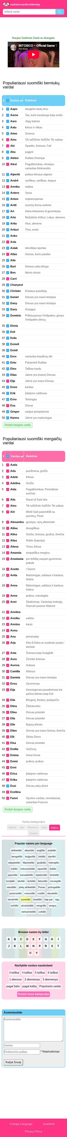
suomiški (25, 899)
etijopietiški (14, 862)
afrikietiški (16, 850)
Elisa (13, 712)
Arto (13, 217)
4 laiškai (27, 972)
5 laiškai (40, 972)
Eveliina (15, 792)
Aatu (13, 127)
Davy (13, 309)
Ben (13, 272)
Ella (12, 718)
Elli (12, 736)
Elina (13, 706)
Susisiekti (49, 1124)
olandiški (11, 887)
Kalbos (54, 827)
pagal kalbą (29, 986)
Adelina (15, 483)
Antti (13, 205)
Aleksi (14, 158)
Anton (14, 199)
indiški (14, 868)
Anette (14, 569)
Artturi (14, 229)
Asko (13, 235)
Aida (13, 489)
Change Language (21, 1124)
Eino (13, 368)
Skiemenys (33, 827)
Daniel (14, 297)
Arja (13, 642)
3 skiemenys (50, 979)
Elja (12, 381)
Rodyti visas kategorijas (33, 994)
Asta (13, 652)
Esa (12, 405)
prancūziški (15, 893)
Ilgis (22, 827)
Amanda (15, 552)
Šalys (44, 827)
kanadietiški (26, 875)
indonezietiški (27, 868)
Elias (13, 374)
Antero (14, 192)
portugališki (54, 887)
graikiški (41, 862)
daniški (52, 856)
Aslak (14, 248)
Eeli (12, 331)
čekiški (41, 856)
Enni (13, 767)
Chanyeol (16, 284)
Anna (13, 585)
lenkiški (31, 881)
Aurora (14, 665)
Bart (13, 266)
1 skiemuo (15, 979)
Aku (13, 151)
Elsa (13, 742)
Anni (13, 601)
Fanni (14, 798)
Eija (12, 689)
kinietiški (54, 875)
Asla (13, 241)
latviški (21, 881)
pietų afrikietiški (27, 887)
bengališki (17, 856)
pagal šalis (13, 986)
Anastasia (16, 558)
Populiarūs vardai (50, 986)
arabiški (52, 850)
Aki (12, 145)
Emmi (14, 761)
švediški (37, 899)
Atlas (13, 254)
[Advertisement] (33, 26)
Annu (14, 630)
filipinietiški (28, 862)
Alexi (13, 164)
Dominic (15, 315)
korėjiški (10, 881)
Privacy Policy (33, 1131)
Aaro (13, 121)
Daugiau (34, 833)
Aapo (13, 109)
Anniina (15, 612)
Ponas (41, 887)
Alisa (13, 540)
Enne (13, 387)
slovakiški (52, 893)
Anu (13, 636)
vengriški (41, 905)
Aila (12, 499)
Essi (13, 785)
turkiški (14, 905)
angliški (41, 850)
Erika (13, 779)
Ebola (14, 325)
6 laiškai (53, 972)
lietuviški (42, 881)
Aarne (14, 115)
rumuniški (29, 893)
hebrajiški (54, 862)
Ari (12, 211)
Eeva (13, 683)
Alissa (14, 546)
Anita (13, 575)
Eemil (14, 350)
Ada (13, 470)
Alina (13, 534)
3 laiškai (14, 972)
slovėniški (13, 899)
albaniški (29, 850)
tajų (57, 899)
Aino (13, 139)
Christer (15, 291)
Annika (15, 186)
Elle (12, 724)
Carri (13, 278)
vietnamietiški (28, 911)
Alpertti (15, 174)
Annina (15, 624)
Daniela (15, 677)
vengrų (52, 905)
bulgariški (30, 856)
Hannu (14, 417)
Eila (12, 700)
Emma (14, 755)
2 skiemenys (32, 979)
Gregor (14, 411)
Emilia (14, 749)
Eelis (13, 338)
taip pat (48, 899)
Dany (13, 303)
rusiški (41, 893)
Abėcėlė (12, 827)
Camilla (15, 671)
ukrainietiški (27, 905)
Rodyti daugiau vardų (18, 424)
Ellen (13, 730)
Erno (13, 399)
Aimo (13, 133)
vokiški (42, 911)
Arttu (13, 223)
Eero (13, 356)
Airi (12, 511)
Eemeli (14, 344)
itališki (53, 868)
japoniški (13, 875)
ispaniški (42, 868)
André (14, 180)
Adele (14, 477)
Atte (13, 260)
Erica (13, 773)
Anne (13, 595)
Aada (13, 464)
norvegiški (55, 881)
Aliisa (14, 528)
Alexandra (17, 522)
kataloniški (41, 875)
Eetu (13, 362)
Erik (12, 393)
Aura (13, 659)
